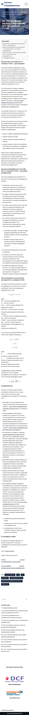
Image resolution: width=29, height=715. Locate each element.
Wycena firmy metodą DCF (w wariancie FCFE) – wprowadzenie (14, 44)
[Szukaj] (26, 599)
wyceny (3, 560)
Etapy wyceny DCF (10, 574)
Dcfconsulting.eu (13, 713)
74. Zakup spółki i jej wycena (9, 608)
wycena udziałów (6, 566)
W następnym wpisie (8, 58)
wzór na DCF (5, 584)
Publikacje (13, 12)
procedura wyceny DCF (16, 578)
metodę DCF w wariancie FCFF (10, 107)
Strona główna (6, 12)
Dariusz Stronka (9, 551)
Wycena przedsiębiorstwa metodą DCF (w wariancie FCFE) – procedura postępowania (14, 48)
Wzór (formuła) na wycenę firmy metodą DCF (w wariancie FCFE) (14, 53)
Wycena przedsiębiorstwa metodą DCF (12, 581)
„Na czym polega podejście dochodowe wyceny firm (14, 434)
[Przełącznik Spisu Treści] (24, 41)
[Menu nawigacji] (26, 4)
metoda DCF (5, 578)
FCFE (18, 574)
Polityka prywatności (7, 710)
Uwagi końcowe (7, 56)
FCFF (22, 574)
